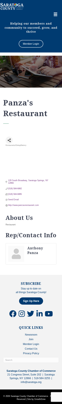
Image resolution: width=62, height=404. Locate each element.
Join (31, 339)
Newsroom (31, 334)
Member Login (31, 344)
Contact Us (31, 348)
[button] (31, 301)
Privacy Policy (31, 353)
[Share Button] (9, 140)
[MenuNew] (55, 14)
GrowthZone (39, 399)
